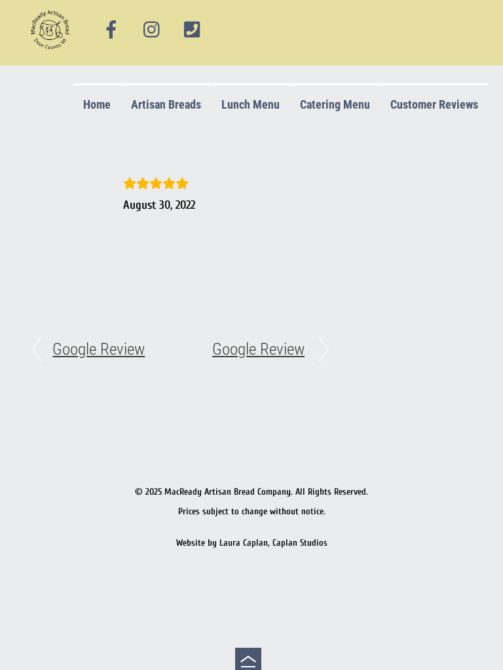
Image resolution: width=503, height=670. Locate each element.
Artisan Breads (166, 104)
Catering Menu (335, 104)
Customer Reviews (434, 104)
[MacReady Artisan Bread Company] (52, 52)
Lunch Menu (250, 104)
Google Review (98, 349)
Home (97, 104)
